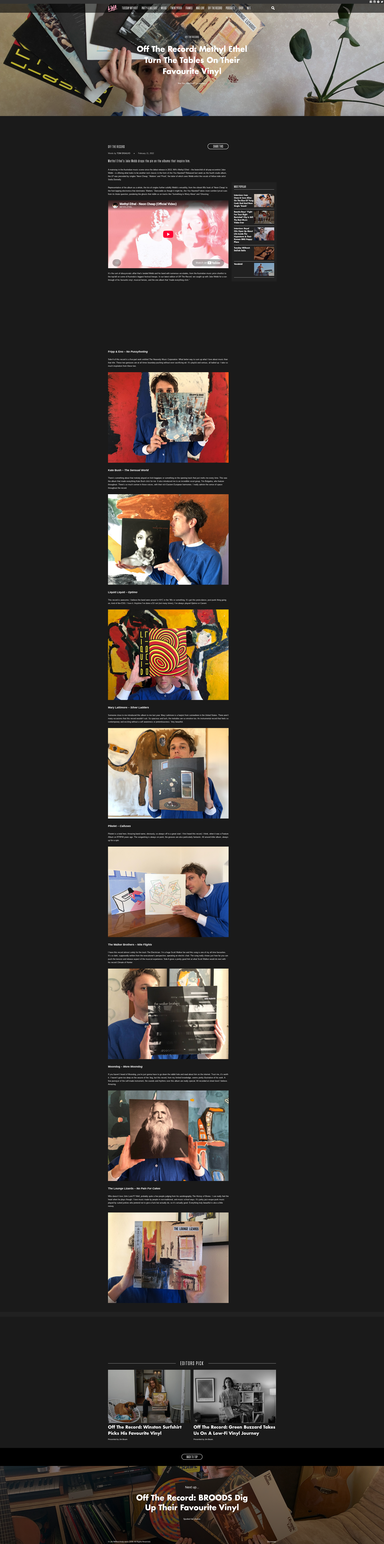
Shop (241, 8)
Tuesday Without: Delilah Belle (242, 249)
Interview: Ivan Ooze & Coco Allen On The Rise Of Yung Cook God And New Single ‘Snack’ (243, 201)
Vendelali (238, 264)
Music (164, 8)
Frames (189, 8)
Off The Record (215, 8)
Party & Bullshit (149, 8)
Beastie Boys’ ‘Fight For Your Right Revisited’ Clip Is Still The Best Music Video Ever (243, 217)
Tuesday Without (130, 8)
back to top (192, 1457)
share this (218, 146)
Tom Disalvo (123, 153)
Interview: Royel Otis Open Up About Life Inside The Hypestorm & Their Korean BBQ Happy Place (243, 235)
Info (249, 8)
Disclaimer (271, 1542)
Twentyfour (176, 8)
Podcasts (230, 8)
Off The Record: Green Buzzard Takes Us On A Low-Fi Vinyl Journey (234, 1430)
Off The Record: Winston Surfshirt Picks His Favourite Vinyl (145, 1430)
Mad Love (200, 8)
